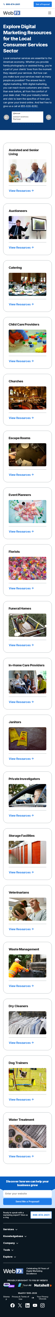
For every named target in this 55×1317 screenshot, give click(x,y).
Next (48, 117)
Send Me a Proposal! (27, 1201)
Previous (6, 117)
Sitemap (6, 1298)
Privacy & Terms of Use (20, 1298)
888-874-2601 (13, 4)
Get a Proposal (43, 4)
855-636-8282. (29, 106)
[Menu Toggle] (50, 13)
